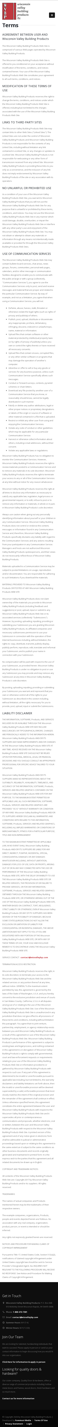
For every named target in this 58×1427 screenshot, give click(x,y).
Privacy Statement (14, 1423)
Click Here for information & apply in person (23, 1362)
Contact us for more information (18, 1398)
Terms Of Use (41, 1420)
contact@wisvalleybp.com (34, 957)
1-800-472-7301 (20, 1312)
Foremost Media (23, 1420)
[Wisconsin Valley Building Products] (16, 10)
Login (29, 1423)
